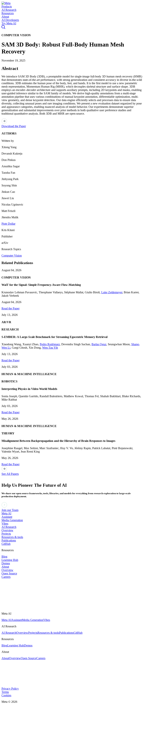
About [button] (5, 16)
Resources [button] (8, 13)
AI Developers (10, 20)
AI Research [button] (9, 9)
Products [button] (7, 6)
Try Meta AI (9, 23)
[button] (6, 3)
